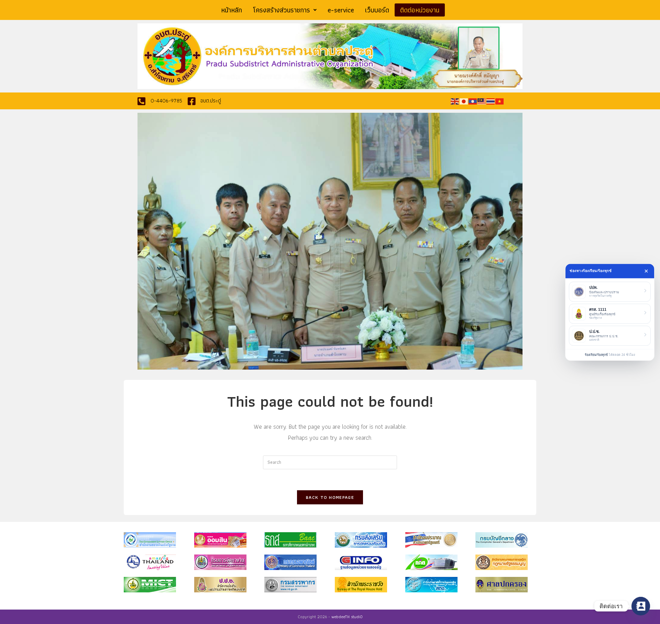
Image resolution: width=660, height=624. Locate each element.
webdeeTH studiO (347, 616)
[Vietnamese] (499, 101)
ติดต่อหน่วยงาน (419, 9)
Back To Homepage (330, 497)
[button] (285, 10)
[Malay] (481, 101)
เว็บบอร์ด (377, 9)
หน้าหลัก (231, 9)
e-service (341, 9)
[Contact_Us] (640, 606)
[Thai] (490, 101)
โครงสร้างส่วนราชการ (281, 9)
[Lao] (473, 101)
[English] (455, 101)
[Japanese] (464, 101)
